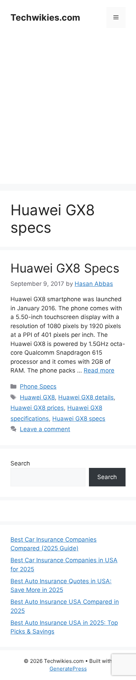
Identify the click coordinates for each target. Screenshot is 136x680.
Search (20, 463)
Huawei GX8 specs (78, 418)
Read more (99, 370)
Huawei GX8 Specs (64, 268)
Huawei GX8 (37, 397)
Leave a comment (45, 429)
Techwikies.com (45, 17)
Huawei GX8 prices (37, 407)
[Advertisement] (68, 116)
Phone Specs (38, 386)
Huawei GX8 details (86, 397)
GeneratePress (68, 668)
